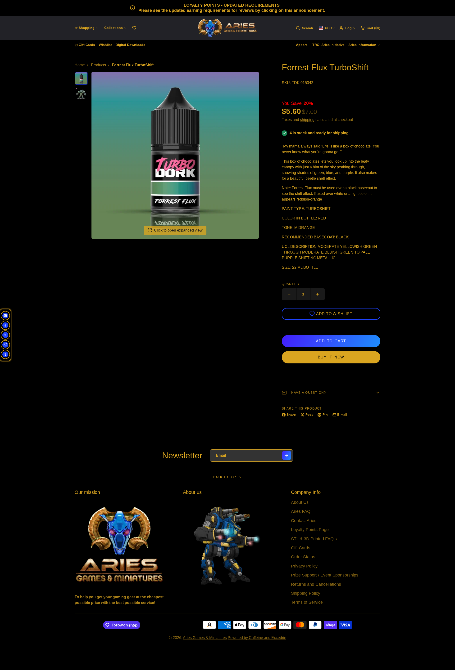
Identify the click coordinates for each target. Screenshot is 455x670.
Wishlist (105, 45)
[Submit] (286, 455)
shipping (307, 120)
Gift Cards (87, 45)
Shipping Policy (305, 593)
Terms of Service (307, 602)
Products (98, 65)
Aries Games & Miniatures (205, 638)
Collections (113, 28)
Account (347, 28)
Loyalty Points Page (310, 529)
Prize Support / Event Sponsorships (324, 575)
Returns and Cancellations (316, 584)
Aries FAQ (300, 511)
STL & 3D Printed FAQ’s (314, 538)
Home (80, 65)
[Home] (227, 27)
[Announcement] (227, 8)
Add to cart (331, 341)
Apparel (302, 45)
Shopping (87, 28)
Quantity (291, 284)
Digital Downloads (130, 45)
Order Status (303, 556)
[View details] (119, 544)
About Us (300, 502)
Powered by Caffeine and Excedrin (257, 638)
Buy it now (331, 357)
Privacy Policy (304, 566)
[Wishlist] (134, 28)
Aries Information (362, 45)
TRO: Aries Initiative (328, 45)
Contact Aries (303, 520)
